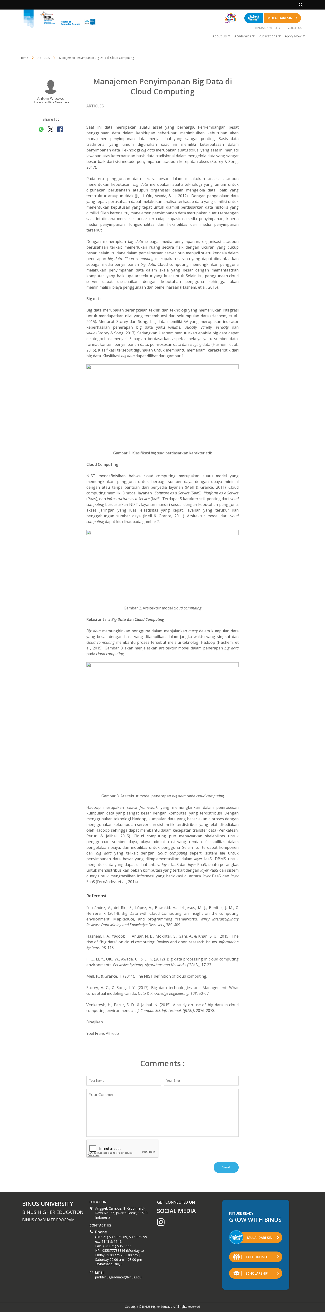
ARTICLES (44, 58)
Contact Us (294, 28)
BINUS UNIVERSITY (267, 28)
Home (24, 58)
